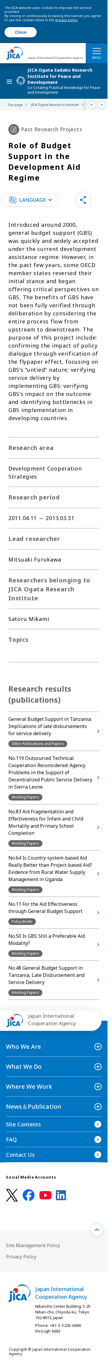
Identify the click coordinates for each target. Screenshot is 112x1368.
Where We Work (29, 1086)
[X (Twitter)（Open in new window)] (12, 1195)
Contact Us (20, 1154)
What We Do (24, 1066)
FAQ (11, 1139)
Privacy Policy (21, 1256)
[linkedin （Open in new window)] (62, 1195)
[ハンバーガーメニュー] (96, 50)
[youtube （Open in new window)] (45, 1195)
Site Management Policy (33, 1245)
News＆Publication (33, 1106)
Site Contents (23, 1124)
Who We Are (23, 1046)
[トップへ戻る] (97, 1230)
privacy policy (66, 20)
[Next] (102, 105)
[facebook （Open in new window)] (29, 1195)
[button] (30, 200)
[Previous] (92, 105)
